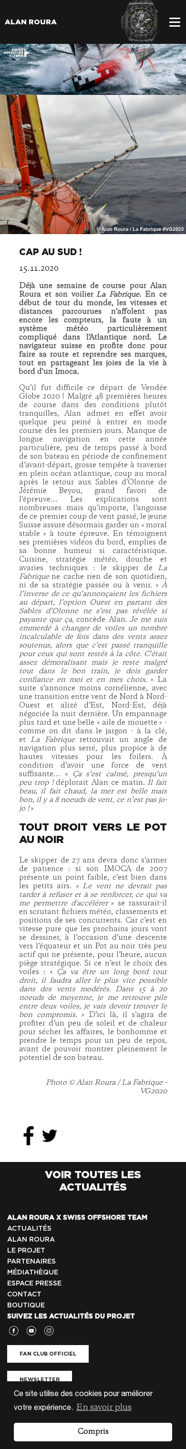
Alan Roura (31, 22)
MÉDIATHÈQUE (32, 1272)
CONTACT (24, 1294)
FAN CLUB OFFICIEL (48, 1353)
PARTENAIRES (31, 1261)
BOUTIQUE (26, 1305)
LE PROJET (26, 1250)
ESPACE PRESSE (34, 1283)
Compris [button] (93, 1432)
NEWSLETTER (40, 1379)
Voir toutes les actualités (93, 1180)
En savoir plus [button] (104, 1407)
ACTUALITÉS (29, 1228)
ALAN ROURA (31, 1239)
